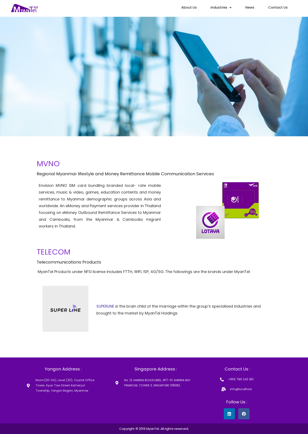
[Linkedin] (229, 413)
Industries (219, 7)
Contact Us (278, 7)
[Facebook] (243, 413)
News (249, 7)
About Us (189, 7)
